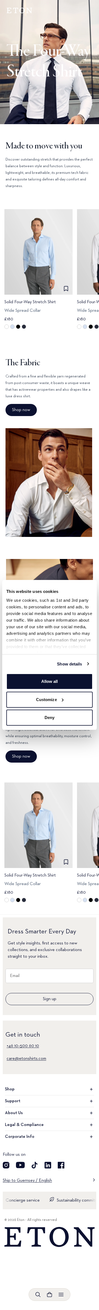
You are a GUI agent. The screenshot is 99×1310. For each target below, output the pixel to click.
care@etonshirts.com (26, 1058)
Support (12, 1101)
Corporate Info (19, 1137)
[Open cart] (49, 1294)
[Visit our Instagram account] (6, 1165)
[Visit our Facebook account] (61, 1165)
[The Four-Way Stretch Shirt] (49, 62)
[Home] (49, 1237)
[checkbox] (66, 289)
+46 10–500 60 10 (23, 1046)
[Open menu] (61, 1294)
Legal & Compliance (24, 1125)
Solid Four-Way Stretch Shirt (30, 302)
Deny (49, 717)
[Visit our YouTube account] (20, 1165)
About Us (14, 1113)
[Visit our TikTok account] (34, 1165)
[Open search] (37, 1294)
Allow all (49, 681)
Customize (46, 699)
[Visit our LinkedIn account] (48, 1165)
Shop (10, 1089)
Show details (69, 664)
